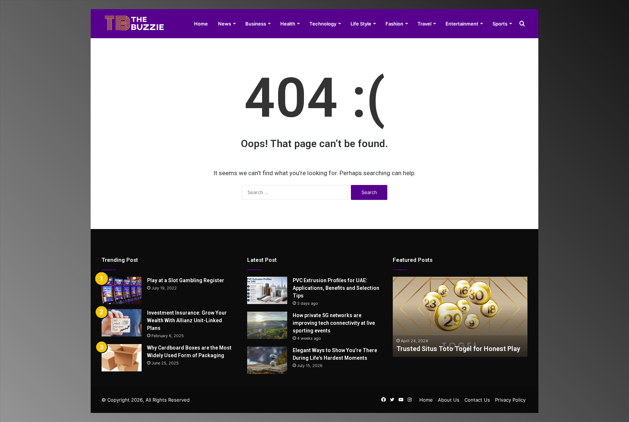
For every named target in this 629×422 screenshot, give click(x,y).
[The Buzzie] (134, 24)
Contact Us (477, 400)
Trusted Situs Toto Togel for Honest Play (458, 348)
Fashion (394, 24)
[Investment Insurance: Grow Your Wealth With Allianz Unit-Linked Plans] (122, 322)
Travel (424, 24)
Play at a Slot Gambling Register (185, 280)
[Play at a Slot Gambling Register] (122, 290)
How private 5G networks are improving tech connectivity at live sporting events (334, 323)
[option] (460, 317)
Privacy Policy (510, 400)
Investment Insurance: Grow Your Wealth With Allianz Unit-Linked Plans (187, 320)
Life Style (361, 24)
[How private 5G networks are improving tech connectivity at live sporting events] (267, 325)
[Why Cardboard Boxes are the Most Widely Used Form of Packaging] (122, 357)
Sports (499, 24)
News (224, 24)
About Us (448, 400)
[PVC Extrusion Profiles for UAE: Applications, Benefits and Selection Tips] (267, 290)
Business (255, 24)
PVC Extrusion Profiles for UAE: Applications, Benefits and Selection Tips (336, 288)
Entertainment (462, 24)
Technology (322, 24)
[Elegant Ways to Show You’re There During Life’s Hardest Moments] (267, 360)
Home (201, 24)
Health (287, 24)
